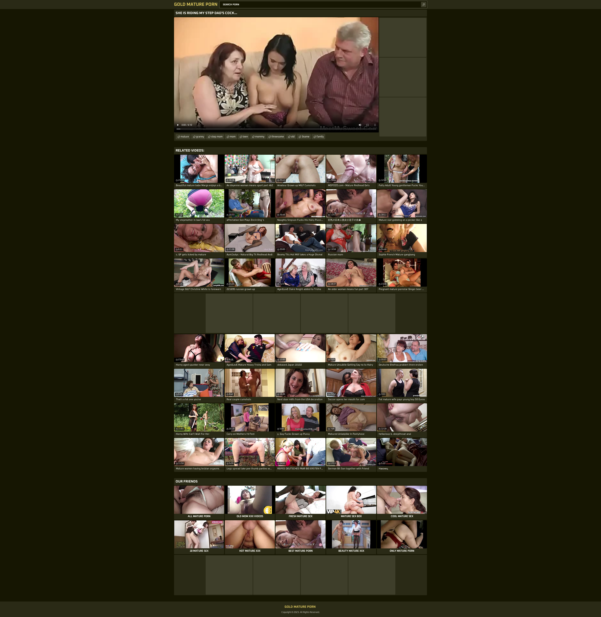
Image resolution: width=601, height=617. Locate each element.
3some (305, 136)
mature (185, 136)
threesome (278, 136)
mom (233, 136)
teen (245, 136)
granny (200, 136)
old (293, 136)
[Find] (423, 4)
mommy (259, 136)
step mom (217, 136)
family (320, 136)
